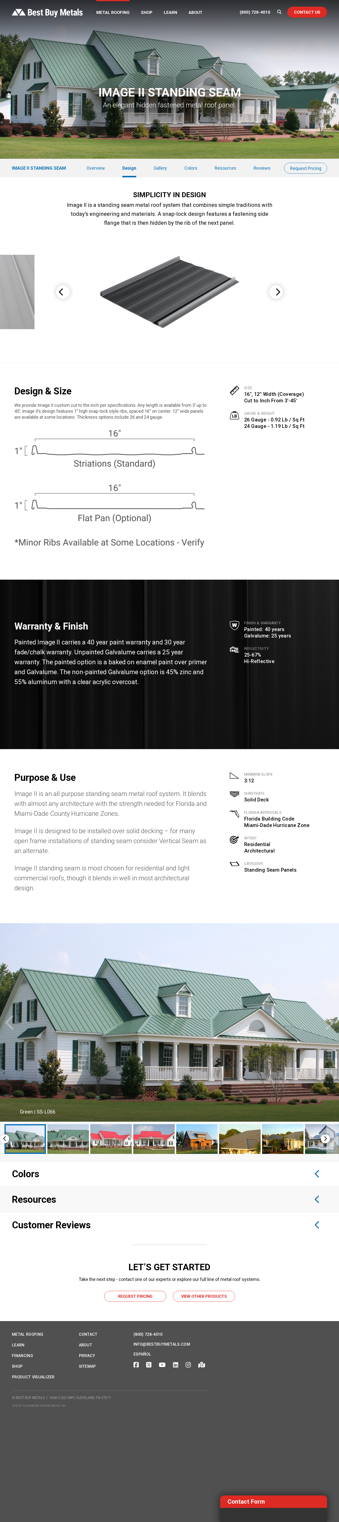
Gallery (160, 168)
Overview (96, 168)
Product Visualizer (33, 1377)
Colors (190, 168)
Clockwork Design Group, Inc (44, 1405)
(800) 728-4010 (255, 12)
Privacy (87, 1355)
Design (129, 168)
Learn (170, 12)
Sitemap (87, 1366)
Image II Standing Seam (39, 168)
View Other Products (204, 1296)
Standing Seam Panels (270, 870)
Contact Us (307, 12)
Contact (88, 1334)
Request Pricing (305, 168)
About (196, 12)
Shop (146, 12)
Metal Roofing (113, 12)
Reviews (262, 168)
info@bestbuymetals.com (162, 1344)
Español (142, 1354)
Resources (225, 168)
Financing (22, 1355)
